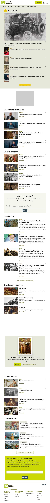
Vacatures (17, 496)
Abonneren (38, 2)
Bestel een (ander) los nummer (29, 364)
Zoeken (25, 210)
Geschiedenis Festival (31, 6)
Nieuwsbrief (3, 6)
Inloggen (16, 494)
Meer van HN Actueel (25, 85)
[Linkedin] (45, 484)
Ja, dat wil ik (17, 364)
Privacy (38, 497)
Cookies (38, 499)
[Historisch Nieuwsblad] (6, 2)
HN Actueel (17, 6)
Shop (23, 6)
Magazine (10, 6)
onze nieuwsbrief (14, 489)
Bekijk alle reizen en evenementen (25, 452)
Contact (27, 495)
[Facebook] (42, 484)
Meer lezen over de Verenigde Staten (25, 280)
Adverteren (6, 500)
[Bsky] (44, 484)
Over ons (6, 494)
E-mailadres (8, 469)
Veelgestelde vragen (30, 493)
